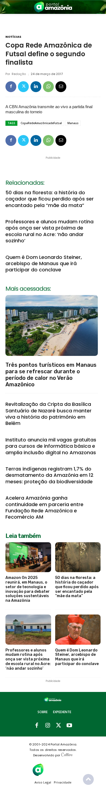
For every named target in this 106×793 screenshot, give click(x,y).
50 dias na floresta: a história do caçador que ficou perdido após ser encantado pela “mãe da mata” (49, 199)
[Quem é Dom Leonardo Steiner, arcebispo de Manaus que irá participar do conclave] (78, 630)
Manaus (73, 123)
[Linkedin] (35, 86)
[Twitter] (23, 86)
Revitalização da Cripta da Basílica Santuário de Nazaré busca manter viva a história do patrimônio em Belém (48, 414)
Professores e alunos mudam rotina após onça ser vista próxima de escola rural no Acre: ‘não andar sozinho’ (49, 231)
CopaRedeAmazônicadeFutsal (41, 123)
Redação (19, 74)
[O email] (60, 86)
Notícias (13, 36)
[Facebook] (10, 86)
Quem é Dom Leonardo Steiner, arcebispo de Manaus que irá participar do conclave (43, 263)
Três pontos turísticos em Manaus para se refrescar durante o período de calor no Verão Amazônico (50, 375)
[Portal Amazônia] (53, 6)
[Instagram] (47, 726)
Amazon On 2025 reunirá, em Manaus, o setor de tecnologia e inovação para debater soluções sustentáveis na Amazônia (27, 589)
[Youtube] (69, 726)
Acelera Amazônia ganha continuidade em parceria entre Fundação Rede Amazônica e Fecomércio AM (44, 507)
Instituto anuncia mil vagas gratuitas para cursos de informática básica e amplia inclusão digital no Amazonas (50, 446)
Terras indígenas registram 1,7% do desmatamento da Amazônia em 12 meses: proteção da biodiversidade (49, 475)
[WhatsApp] (48, 86)
